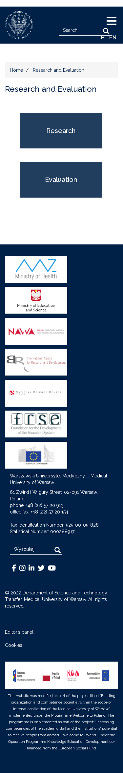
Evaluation (61, 180)
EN (112, 37)
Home (16, 70)
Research (60, 131)
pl (104, 37)
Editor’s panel (19, 632)
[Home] (16, 25)
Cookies (13, 645)
